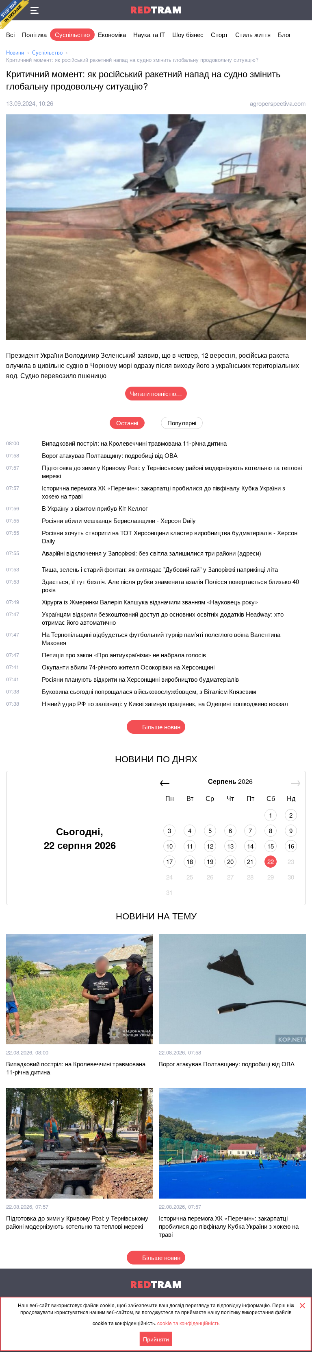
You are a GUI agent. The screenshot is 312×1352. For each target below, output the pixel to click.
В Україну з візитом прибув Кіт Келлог (94, 508)
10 (169, 846)
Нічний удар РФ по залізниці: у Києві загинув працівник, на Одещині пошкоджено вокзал (165, 703)
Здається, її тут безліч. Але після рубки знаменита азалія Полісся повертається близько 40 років (170, 585)
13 (230, 846)
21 (250, 861)
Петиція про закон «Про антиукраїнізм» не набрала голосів (124, 654)
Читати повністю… (156, 393)
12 (210, 846)
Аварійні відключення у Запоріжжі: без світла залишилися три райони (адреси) (151, 553)
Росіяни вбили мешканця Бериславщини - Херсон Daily (119, 520)
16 (291, 846)
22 (270, 861)
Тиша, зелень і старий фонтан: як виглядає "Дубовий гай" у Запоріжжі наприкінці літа (160, 569)
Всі (10, 34)
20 (230, 861)
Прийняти (156, 1339)
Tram (156, 10)
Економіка (112, 34)
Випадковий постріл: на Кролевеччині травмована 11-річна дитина (134, 443)
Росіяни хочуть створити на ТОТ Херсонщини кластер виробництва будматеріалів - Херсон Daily (169, 536)
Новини (15, 52)
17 (169, 861)
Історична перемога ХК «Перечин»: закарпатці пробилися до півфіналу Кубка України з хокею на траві (163, 491)
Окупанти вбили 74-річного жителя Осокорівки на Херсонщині (128, 667)
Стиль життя (253, 34)
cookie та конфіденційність (188, 1322)
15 (270, 846)
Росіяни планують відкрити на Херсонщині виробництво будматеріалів (140, 679)
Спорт (219, 34)
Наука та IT (149, 34)
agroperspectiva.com (278, 103)
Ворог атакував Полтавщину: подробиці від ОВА (110, 455)
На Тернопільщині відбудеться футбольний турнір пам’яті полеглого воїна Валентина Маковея (161, 638)
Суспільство (72, 34)
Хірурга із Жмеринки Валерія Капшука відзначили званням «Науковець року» (150, 601)
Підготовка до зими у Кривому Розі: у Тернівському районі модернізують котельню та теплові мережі (172, 471)
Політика (34, 34)
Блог (284, 34)
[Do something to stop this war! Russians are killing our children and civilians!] (14, 14)
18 (189, 861)
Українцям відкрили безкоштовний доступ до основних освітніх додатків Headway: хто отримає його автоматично (163, 618)
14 (250, 846)
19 (210, 861)
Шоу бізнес (188, 34)
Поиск (302, 10)
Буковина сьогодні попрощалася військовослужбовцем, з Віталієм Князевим (149, 691)
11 (189, 846)
